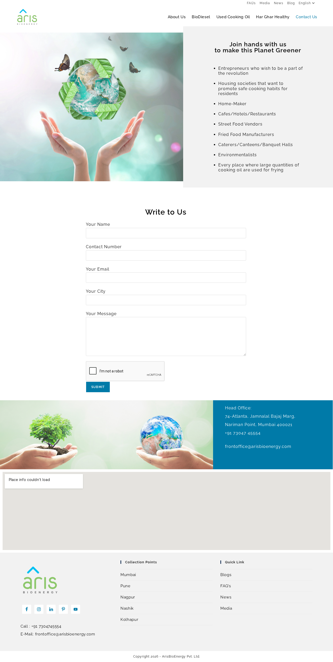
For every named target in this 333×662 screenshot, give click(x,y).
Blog (291, 3)
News (278, 3)
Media (265, 3)
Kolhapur (129, 619)
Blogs (226, 574)
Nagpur (127, 597)
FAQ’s (251, 3)
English (305, 3)
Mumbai (128, 574)
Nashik (127, 608)
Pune (125, 586)
